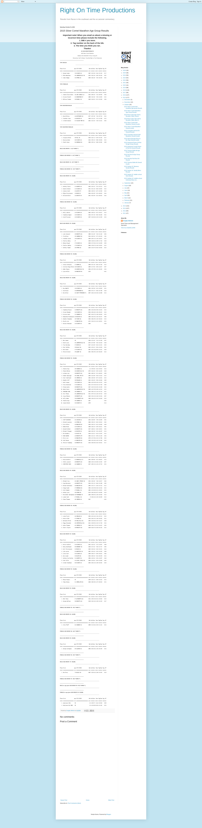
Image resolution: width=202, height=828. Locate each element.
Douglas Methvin (128, 221)
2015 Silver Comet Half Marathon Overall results (132, 123)
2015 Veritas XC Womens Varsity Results (131, 167)
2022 (124, 80)
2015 (124, 97)
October (126, 104)
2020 (124, 85)
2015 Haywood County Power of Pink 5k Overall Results (132, 147)
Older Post (111, 800)
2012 (124, 211)
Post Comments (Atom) (74, 803)
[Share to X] (89, 711)
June (126, 190)
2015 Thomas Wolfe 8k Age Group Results (132, 151)
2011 (124, 213)
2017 (124, 92)
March (126, 198)
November (127, 102)
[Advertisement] (87, 783)
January (126, 202)
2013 (124, 208)
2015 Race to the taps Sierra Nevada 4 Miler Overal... (132, 115)
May (125, 193)
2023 (124, 78)
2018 (124, 90)
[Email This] (85, 711)
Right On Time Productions (97, 10)
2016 (124, 95)
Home (87, 800)
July (125, 188)
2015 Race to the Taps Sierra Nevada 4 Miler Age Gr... (132, 119)
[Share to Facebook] (91, 711)
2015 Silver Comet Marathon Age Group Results (132, 111)
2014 (124, 206)
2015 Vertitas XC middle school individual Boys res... (133, 179)
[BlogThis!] (87, 711)
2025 (124, 73)
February (127, 200)
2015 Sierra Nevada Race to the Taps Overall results (132, 139)
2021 (124, 82)
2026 (124, 70)
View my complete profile (128, 227)
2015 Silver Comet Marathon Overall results (132, 127)
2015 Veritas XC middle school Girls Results (133, 175)
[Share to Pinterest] (93, 711)
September (127, 183)
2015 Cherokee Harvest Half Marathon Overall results (132, 135)
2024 (124, 75)
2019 (124, 87)
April (125, 195)
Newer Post (63, 800)
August (126, 185)
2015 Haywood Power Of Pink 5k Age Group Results (132, 143)
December (127, 99)
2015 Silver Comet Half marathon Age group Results (133, 107)
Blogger (108, 814)
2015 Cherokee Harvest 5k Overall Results (132, 131)
